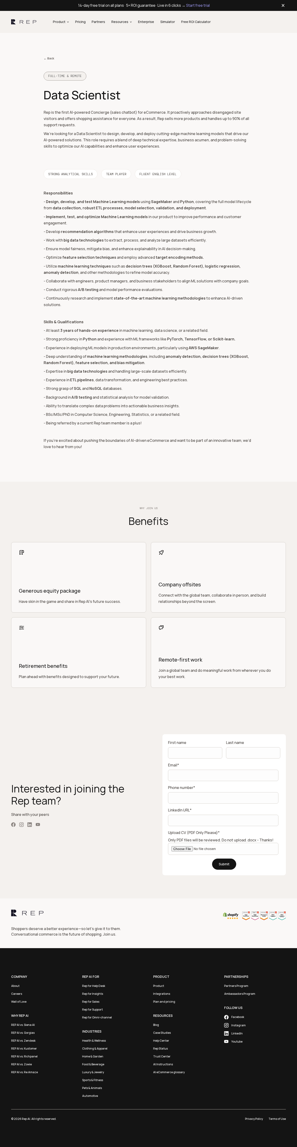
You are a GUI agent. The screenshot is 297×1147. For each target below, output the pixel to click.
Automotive (90, 1096)
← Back (49, 58)
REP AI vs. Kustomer (24, 1048)
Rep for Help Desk (93, 986)
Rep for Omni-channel (97, 1017)
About (15, 986)
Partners (98, 21)
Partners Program (236, 986)
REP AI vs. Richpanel (24, 1056)
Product (158, 986)
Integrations (161, 994)
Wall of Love (18, 1002)
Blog (156, 1025)
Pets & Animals (92, 1088)
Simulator (167, 21)
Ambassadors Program (239, 994)
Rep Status (160, 1048)
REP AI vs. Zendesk (23, 1041)
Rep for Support (92, 1009)
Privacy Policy (254, 1119)
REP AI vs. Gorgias (23, 1033)
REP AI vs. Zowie (21, 1064)
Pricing (80, 21)
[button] (61, 21)
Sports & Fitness (92, 1080)
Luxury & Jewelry (93, 1072)
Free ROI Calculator (196, 21)
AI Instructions (163, 1064)
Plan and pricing (164, 1002)
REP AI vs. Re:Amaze (24, 1072)
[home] (23, 22)
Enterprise (146, 21)
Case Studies (162, 1033)
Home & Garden (92, 1056)
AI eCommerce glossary (169, 1072)
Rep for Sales (90, 1002)
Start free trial (198, 5)
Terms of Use (277, 1119)
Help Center (161, 1041)
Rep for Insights (92, 994)
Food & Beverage (93, 1064)
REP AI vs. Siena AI (23, 1025)
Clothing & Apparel (94, 1048)
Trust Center (162, 1056)
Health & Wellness (94, 1041)
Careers (16, 994)
